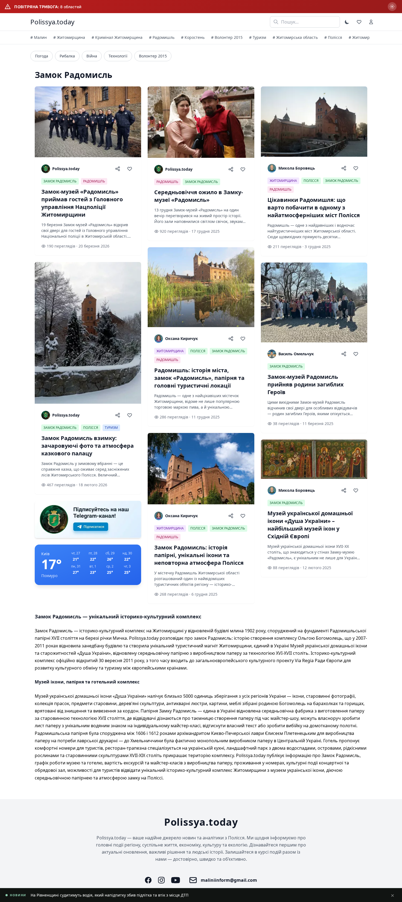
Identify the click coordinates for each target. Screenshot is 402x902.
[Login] (371, 22)
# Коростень (193, 37)
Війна (91, 56)
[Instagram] (161, 880)
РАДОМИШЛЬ (94, 181)
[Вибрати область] (392, 6)
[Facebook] (148, 880)
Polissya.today (52, 22)
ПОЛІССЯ (90, 427)
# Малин (38, 37)
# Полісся (333, 37)
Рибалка (67, 56)
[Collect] (130, 169)
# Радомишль (161, 37)
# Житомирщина (69, 37)
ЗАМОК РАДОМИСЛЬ (60, 181)
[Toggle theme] (347, 22)
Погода (41, 56)
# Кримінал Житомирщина (117, 37)
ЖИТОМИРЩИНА (170, 351)
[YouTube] (175, 880)
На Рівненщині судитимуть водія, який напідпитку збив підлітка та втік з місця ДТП (109, 895)
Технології (118, 56)
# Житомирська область (295, 37)
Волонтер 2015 (153, 56)
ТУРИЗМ (111, 427)
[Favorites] (359, 22)
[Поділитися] (118, 169)
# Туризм (257, 37)
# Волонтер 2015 (227, 37)
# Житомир (359, 37)
